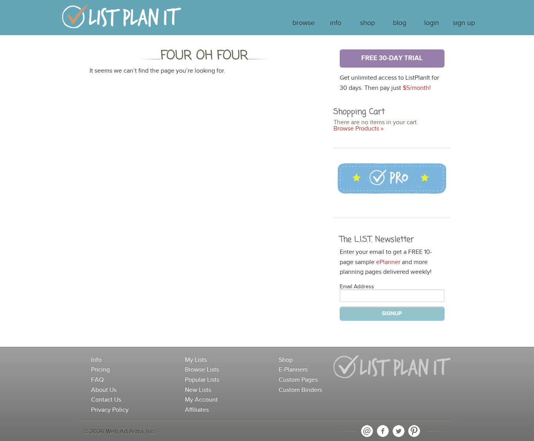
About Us (103, 390)
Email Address (357, 286)
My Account (201, 400)
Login (431, 23)
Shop (367, 23)
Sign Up (464, 23)
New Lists (198, 390)
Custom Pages (298, 380)
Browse (303, 23)
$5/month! (417, 88)
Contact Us (106, 400)
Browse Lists (202, 369)
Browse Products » (358, 128)
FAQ (97, 380)
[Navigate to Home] (121, 20)
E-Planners (293, 369)
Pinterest (414, 431)
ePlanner (388, 262)
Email (367, 431)
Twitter (398, 431)
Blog (399, 23)
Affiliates (197, 410)
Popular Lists (202, 380)
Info (335, 23)
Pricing (100, 369)
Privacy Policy (110, 410)
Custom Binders (300, 390)
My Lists (196, 360)
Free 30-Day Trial (392, 58)
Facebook (382, 431)
